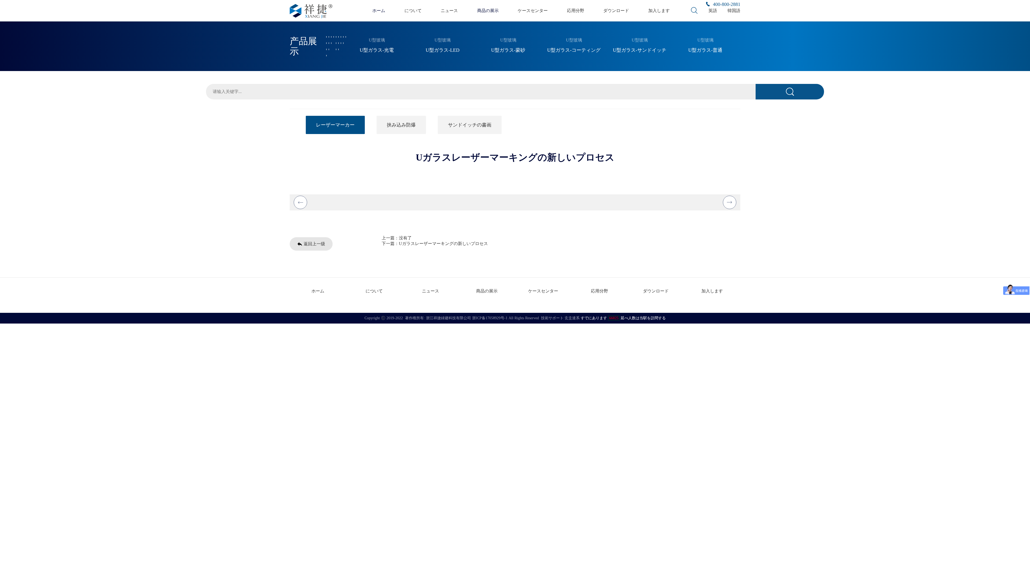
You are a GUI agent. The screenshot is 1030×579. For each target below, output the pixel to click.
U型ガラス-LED (442, 50)
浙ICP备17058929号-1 (489, 318)
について (413, 10)
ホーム (378, 10)
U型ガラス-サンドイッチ (639, 50)
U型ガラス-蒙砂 (508, 50)
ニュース (449, 10)
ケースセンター (533, 10)
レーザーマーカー (335, 125)
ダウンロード (616, 10)
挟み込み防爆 (401, 125)
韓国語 (733, 10)
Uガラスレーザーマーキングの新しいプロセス (443, 243)
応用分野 (575, 10)
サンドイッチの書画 (469, 125)
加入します (659, 10)
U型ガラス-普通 (705, 50)
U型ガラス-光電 (377, 50)
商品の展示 (488, 10)
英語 (712, 10)
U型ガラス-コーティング (574, 50)
